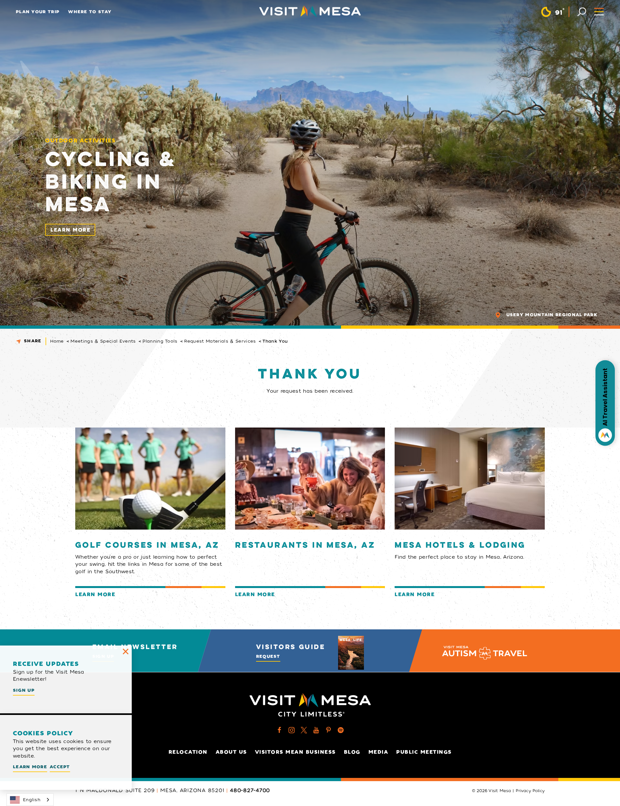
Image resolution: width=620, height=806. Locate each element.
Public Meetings (424, 752)
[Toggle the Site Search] (581, 11)
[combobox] (30, 799)
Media (378, 752)
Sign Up (24, 690)
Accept (60, 766)
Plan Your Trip (37, 11)
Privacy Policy (530, 791)
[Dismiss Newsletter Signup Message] (125, 651)
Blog (352, 752)
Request (268, 656)
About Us (231, 752)
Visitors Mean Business (295, 752)
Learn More (70, 230)
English (31, 799)
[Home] (310, 11)
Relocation (188, 752)
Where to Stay (89, 11)
